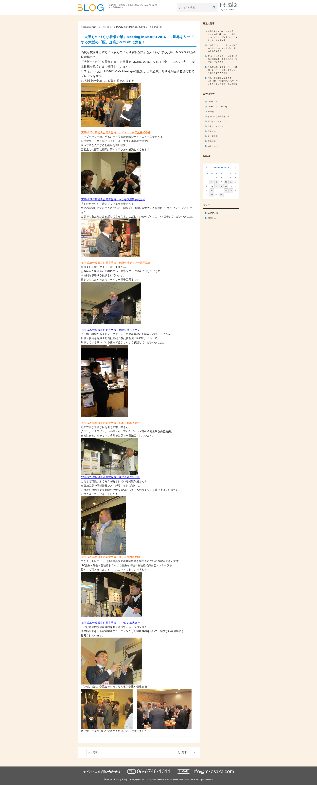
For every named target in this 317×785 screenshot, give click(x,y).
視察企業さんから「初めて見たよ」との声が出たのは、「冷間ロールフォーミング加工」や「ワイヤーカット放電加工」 (222, 35)
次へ (186, 752)
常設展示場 (213, 136)
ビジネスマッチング (217, 121)
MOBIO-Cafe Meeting (126, 27)
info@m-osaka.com (212, 771)
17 (226, 186)
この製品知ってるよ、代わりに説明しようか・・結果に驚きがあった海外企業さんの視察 (222, 70)
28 (212, 195)
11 (231, 182)
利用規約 (212, 218)
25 (231, 190)
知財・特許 (213, 146)
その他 (211, 111)
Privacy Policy (120, 780)
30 (221, 195)
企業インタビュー (216, 126)
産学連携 (212, 141)
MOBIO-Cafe (213, 102)
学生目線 (212, 131)
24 (226, 190)
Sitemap (108, 780)
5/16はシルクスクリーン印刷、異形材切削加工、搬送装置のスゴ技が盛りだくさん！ (222, 59)
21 (212, 190)
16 (221, 186)
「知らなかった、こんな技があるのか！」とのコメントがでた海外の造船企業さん (222, 48)
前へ (91, 752)
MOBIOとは (213, 213)
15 (216, 186)
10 (226, 182)
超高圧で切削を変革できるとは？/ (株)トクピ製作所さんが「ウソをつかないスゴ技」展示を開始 (223, 81)
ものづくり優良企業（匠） (152, 27)
